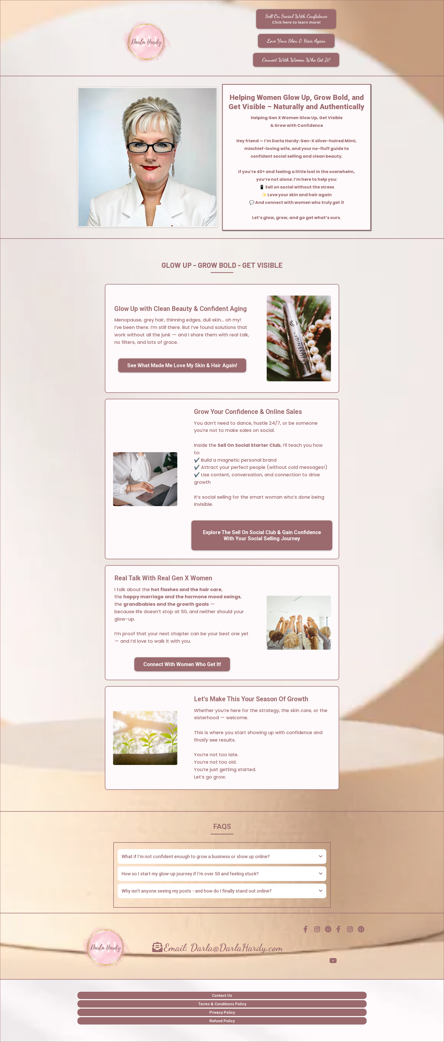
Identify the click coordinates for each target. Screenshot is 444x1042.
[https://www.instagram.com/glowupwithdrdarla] (350, 932)
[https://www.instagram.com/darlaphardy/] (317, 932)
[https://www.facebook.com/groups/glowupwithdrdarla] (340, 929)
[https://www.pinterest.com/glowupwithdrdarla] (361, 932)
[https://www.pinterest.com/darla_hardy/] (328, 932)
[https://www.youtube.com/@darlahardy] (334, 960)
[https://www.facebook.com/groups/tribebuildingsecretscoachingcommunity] (307, 929)
